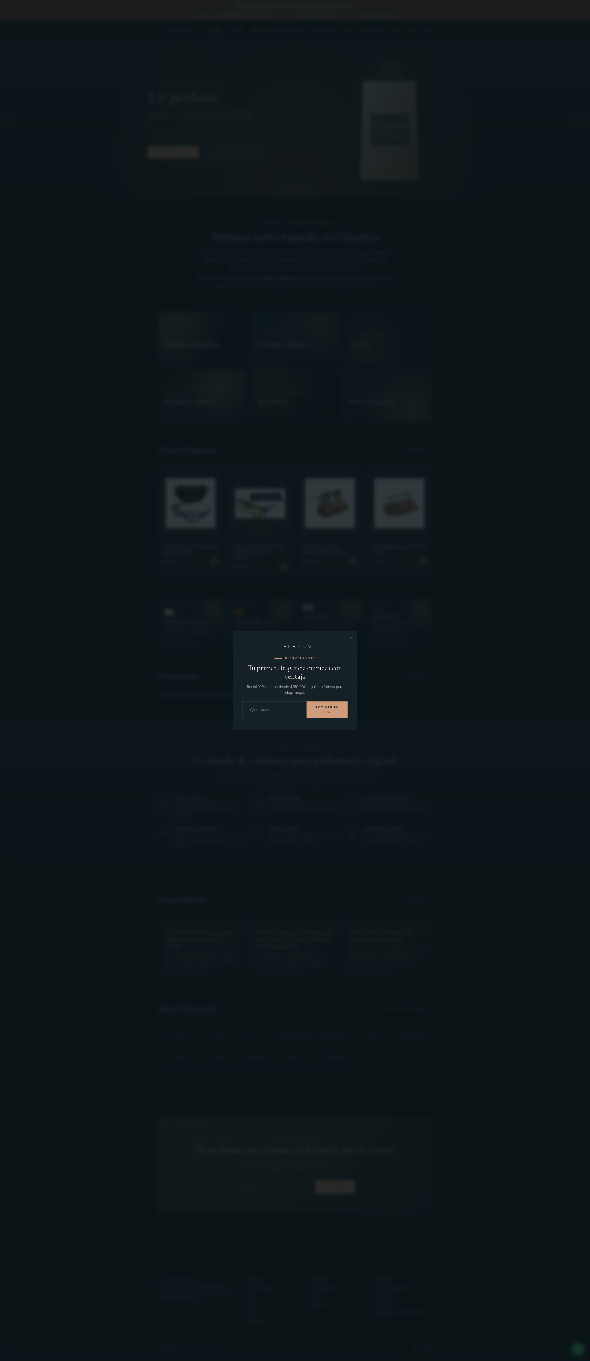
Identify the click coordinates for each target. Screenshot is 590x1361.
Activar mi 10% (327, 710)
